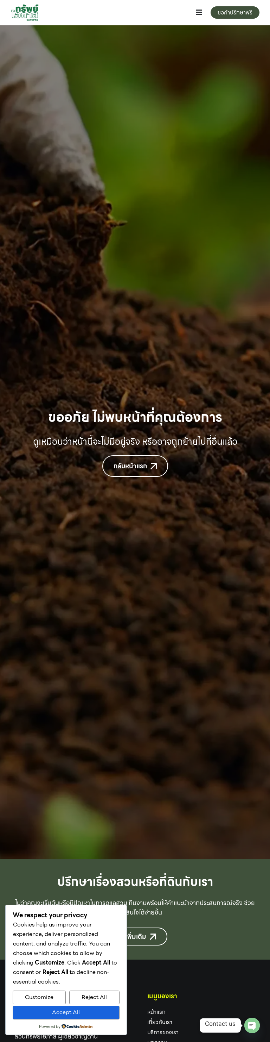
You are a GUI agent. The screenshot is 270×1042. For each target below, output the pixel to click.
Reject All (94, 997)
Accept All (66, 1012)
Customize (39, 997)
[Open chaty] (252, 1025)
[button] (199, 12)
